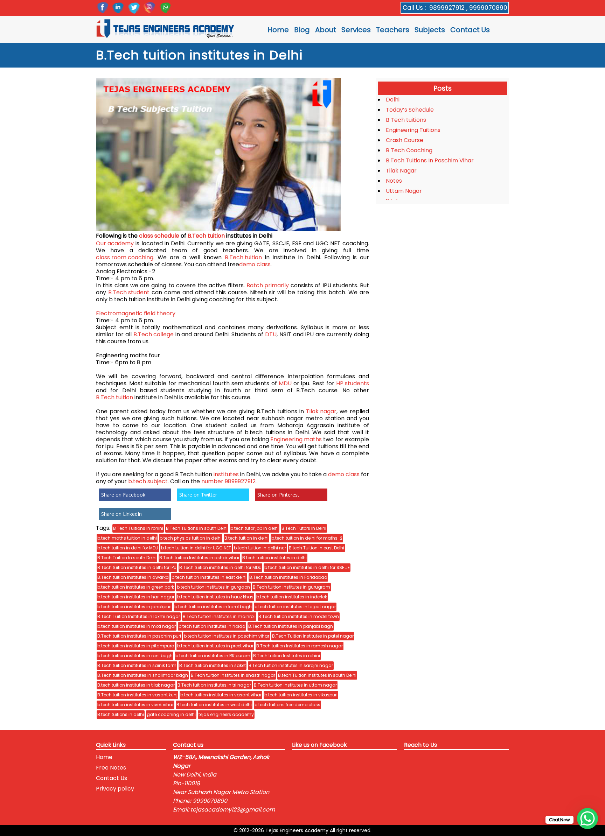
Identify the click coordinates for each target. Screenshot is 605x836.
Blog (302, 30)
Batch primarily (267, 285)
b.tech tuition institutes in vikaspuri (301, 695)
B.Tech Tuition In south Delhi (127, 558)
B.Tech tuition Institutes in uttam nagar (295, 685)
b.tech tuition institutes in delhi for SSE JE (307, 567)
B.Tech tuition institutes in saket (212, 665)
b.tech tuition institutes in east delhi (209, 577)
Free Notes (111, 768)
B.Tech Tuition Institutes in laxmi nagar (138, 616)
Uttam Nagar (404, 191)
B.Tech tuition (206, 236)
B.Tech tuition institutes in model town (298, 616)
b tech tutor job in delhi (254, 528)
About (325, 30)
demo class (255, 264)
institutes (226, 474)
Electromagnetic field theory (135, 313)
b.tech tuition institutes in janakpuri (134, 607)
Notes (394, 181)
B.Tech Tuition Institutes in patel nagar (313, 636)
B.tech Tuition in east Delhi (316, 548)
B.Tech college (153, 334)
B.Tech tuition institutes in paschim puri (139, 636)
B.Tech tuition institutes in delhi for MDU (220, 567)
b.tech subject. (148, 481)
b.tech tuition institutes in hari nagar (135, 597)
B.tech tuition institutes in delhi (274, 558)
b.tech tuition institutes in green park (135, 587)
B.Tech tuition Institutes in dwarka (133, 577)
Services (356, 30)
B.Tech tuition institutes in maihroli (219, 616)
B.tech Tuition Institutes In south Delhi (317, 675)
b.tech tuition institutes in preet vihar (215, 646)
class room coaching (124, 257)
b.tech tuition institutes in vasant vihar (221, 695)
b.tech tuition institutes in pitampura (135, 646)
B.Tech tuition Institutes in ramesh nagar (299, 646)
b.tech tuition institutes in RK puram (212, 656)
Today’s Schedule (410, 110)
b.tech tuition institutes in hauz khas (215, 597)
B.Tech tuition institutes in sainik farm (136, 665)
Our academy (115, 243)
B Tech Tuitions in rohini (138, 528)
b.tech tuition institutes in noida (212, 626)
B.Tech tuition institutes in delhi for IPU (136, 567)
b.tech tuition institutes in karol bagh (213, 607)
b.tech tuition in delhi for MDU (127, 548)
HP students (352, 383)
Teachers (392, 30)
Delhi (392, 100)
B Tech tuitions (406, 120)
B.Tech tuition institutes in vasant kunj (137, 695)
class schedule (159, 236)
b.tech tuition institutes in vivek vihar (135, 705)
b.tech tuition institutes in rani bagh (135, 656)
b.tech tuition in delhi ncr (260, 548)
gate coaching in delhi (171, 714)
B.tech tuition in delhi (246, 538)
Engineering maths (296, 439)
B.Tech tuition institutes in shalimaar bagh (142, 675)
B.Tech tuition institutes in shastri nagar (233, 675)
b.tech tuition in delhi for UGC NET (196, 548)
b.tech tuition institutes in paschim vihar (226, 636)
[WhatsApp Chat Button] (587, 818)
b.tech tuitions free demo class (287, 705)
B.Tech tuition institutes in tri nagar (214, 685)
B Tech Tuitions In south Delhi (197, 528)
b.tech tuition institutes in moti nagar (136, 626)
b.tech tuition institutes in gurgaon (213, 587)
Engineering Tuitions (413, 130)
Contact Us (470, 30)
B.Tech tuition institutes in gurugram (291, 587)
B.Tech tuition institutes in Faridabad (288, 577)
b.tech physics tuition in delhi (191, 538)
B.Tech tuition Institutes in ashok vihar (199, 558)
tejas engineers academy (226, 714)
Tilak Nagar (401, 171)
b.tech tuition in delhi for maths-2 (306, 538)
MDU (285, 383)
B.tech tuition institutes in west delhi (214, 705)
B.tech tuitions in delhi (120, 714)
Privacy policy (115, 789)
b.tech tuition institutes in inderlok (291, 597)
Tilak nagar (321, 411)
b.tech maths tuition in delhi (127, 538)
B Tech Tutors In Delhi (303, 528)
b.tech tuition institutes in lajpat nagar (295, 607)
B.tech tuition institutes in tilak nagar (136, 685)
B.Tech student (128, 292)
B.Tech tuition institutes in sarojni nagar (291, 665)
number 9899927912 (228, 481)
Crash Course (404, 140)
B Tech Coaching (409, 150)
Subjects (430, 30)
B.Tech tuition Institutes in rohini (286, 656)
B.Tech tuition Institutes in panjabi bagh (290, 626)
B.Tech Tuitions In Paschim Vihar (430, 160)
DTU (271, 334)
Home (278, 30)
